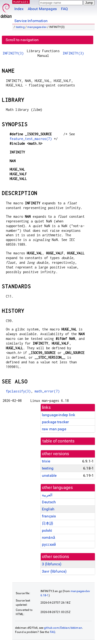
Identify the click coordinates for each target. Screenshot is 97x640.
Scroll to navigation (22, 40)
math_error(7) (47, 391)
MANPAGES (20, 1)
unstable (49, 475)
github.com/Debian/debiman (63, 627)
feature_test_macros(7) (31, 139)
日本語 (47, 523)
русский (49, 544)
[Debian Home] (6, 9)
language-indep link (58, 415)
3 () (51, 564)
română (48, 537)
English (48, 509)
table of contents (58, 441)
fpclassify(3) (18, 391)
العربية (47, 495)
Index (19, 9)
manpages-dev (37, 27)
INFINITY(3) (13, 53)
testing (20, 27)
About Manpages (42, 9)
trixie (46, 461)
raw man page (54, 429)
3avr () (54, 571)
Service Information (31, 21)
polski (47, 530)
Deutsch (49, 502)
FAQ (64, 9)
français (49, 516)
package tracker (55, 422)
